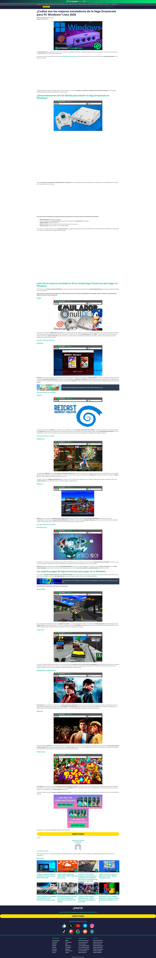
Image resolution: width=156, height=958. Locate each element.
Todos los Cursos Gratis (83, 940)
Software (80, 4)
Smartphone (62, 6)
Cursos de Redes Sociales (83, 945)
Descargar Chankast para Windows (46, 392)
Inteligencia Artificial (63, 4)
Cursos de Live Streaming (83, 949)
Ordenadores (83, 6)
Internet (50, 4)
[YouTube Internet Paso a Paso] (78, 925)
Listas (78, 843)
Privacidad (54, 949)
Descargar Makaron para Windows (46, 524)
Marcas (66, 940)
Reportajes (101, 4)
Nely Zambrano (44, 19)
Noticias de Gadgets (97, 950)
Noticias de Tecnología (98, 942)
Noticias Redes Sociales (98, 945)
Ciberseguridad (91, 4)
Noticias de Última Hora (98, 940)
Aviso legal (54, 950)
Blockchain (84, 4)
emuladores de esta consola (69, 56)
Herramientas (114, 4)
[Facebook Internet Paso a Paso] (64, 925)
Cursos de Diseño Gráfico (83, 947)
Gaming (72, 6)
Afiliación (54, 945)
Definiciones (68, 945)
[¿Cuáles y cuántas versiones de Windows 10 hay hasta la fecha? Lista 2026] (47, 866)
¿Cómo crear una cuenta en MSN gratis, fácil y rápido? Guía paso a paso (108, 876)
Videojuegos (71, 4)
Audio (52, 6)
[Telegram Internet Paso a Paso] (85, 925)
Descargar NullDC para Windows (45, 340)
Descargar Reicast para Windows (46, 436)
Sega (80, 842)
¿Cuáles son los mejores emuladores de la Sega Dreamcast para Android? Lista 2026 (86, 899)
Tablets (101, 6)
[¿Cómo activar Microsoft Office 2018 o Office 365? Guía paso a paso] (67, 866)
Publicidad (54, 943)
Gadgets (75, 4)
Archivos (67, 952)
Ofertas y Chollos (69, 950)
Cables (111, 6)
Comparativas (68, 947)
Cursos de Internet (82, 943)
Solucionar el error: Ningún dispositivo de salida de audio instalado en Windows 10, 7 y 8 (109, 899)
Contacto (54, 947)
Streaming (96, 4)
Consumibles (106, 6)
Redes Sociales (56, 4)
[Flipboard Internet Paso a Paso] (71, 931)
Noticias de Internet (97, 943)
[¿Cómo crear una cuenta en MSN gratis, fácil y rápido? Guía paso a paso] (109, 866)
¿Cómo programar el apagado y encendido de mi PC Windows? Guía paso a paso (46, 898)
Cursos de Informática (83, 942)
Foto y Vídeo (56, 6)
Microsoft (76, 842)
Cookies (54, 952)
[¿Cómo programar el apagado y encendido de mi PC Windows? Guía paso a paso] (47, 888)
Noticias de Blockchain (98, 947)
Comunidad (54, 942)
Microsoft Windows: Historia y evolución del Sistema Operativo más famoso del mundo (67, 899)
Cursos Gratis (107, 4)
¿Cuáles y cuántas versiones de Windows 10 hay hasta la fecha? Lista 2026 (46, 876)
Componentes (95, 6)
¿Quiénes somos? (56, 940)
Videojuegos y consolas (78, 840)
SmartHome (77, 6)
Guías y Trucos (68, 942)
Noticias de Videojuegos (98, 949)
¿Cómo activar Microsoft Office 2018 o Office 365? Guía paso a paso (67, 876)
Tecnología (46, 4)
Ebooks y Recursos (82, 952)
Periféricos (89, 6)
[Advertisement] (78, 68)
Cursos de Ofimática (82, 950)
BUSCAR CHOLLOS (46, 6)
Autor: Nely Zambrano (42, 851)
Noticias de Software (97, 952)
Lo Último (41, 4)
